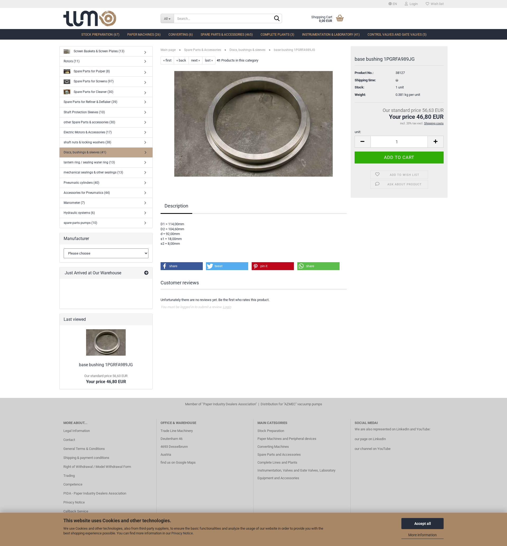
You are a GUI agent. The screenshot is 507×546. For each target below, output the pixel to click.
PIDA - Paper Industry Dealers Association (94, 493)
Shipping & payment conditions (86, 458)
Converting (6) (180, 34)
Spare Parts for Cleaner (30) (93, 91)
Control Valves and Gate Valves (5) (397, 34)
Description (176, 206)
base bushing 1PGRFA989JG (106, 364)
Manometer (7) (74, 203)
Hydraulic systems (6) (79, 213)
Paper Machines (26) (144, 34)
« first (167, 60)
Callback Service (75, 511)
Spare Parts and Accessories (279, 454)
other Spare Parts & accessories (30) (89, 122)
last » (209, 60)
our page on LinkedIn (370, 439)
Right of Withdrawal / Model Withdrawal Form (97, 467)
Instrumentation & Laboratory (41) (331, 34)
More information (422, 535)
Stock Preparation (270, 431)
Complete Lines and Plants (277, 462)
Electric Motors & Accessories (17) (88, 132)
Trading (69, 476)
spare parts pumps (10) (80, 223)
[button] (182, 266)
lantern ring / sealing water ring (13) (89, 162)
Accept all (422, 523)
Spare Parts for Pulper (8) (91, 71)
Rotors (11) (71, 61)
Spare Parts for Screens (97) (93, 81)
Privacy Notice (182, 533)
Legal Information (76, 431)
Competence (72, 484)
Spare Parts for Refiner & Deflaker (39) (90, 102)
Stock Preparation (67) (100, 34)
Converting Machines (273, 447)
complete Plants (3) (277, 34)
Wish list (436, 4)
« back (181, 60)
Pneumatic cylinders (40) (81, 183)
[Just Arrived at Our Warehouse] (146, 273)
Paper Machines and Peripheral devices (286, 439)
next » (195, 60)
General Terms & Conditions (84, 449)
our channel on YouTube (373, 449)
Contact (69, 440)
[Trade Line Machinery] (108, 18)
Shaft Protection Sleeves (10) (84, 112)
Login (413, 4)
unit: (358, 132)
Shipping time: (365, 80)
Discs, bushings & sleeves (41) (85, 152)
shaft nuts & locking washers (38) (87, 142)
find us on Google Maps (178, 462)
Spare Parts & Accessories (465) (227, 34)
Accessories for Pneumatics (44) (87, 193)
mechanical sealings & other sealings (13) (93, 172)
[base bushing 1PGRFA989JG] (253, 124)
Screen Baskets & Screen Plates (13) (98, 51)
